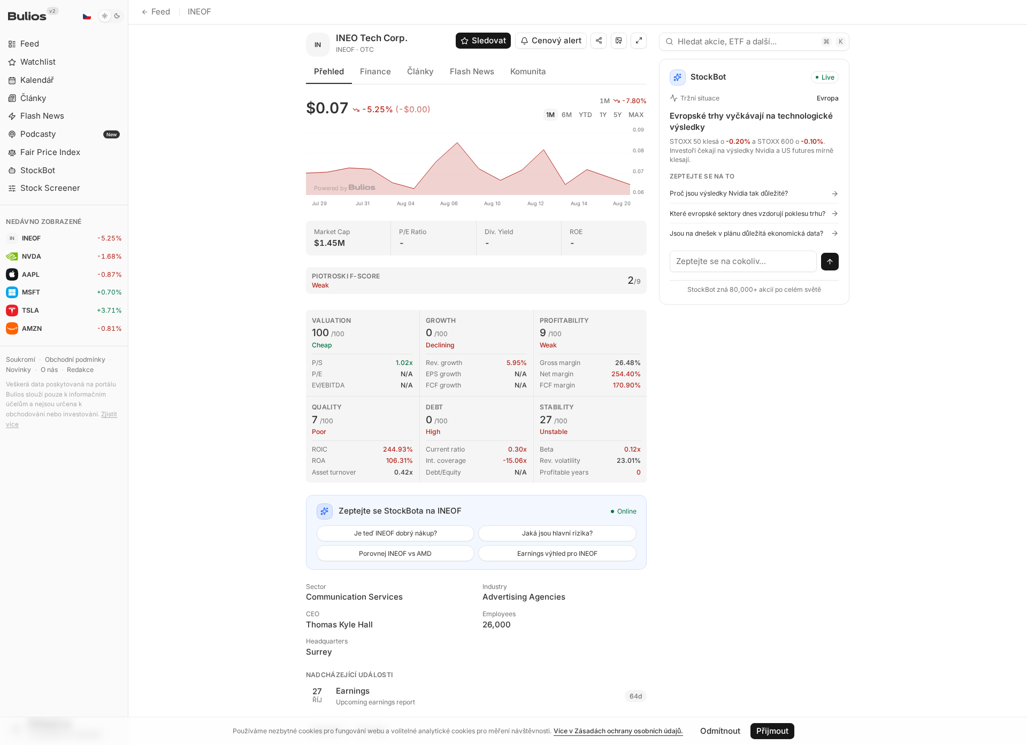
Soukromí (20, 359)
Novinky (18, 370)
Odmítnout (720, 731)
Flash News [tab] (472, 71)
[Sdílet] (599, 41)
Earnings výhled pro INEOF (557, 553)
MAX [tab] (636, 115)
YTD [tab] (585, 115)
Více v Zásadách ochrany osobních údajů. (618, 731)
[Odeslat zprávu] (830, 262)
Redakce (80, 370)
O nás (49, 370)
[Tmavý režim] (111, 16)
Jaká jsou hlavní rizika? (557, 533)
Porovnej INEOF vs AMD (395, 553)
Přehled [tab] (329, 71)
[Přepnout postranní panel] (128, 372)
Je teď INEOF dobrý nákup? (395, 533)
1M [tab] (550, 115)
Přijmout (772, 731)
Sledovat (489, 40)
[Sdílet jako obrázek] (619, 41)
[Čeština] (87, 16)
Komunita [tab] (528, 71)
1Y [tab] (603, 115)
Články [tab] (420, 71)
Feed (160, 11)
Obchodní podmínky (75, 359)
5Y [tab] (618, 115)
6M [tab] (567, 115)
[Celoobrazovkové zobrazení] (639, 41)
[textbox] (743, 261)
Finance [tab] (375, 71)
